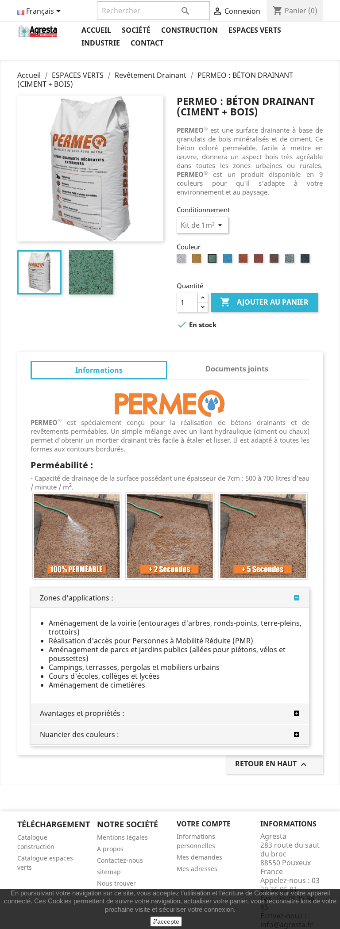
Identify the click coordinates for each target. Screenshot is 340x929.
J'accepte (166, 921)
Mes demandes (199, 857)
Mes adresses (197, 868)
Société (136, 30)
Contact (147, 43)
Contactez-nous (120, 860)
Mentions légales (122, 837)
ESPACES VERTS (254, 30)
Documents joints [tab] (236, 369)
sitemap (109, 872)
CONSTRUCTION (189, 30)
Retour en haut (272, 764)
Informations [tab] (99, 370)
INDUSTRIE (100, 43)
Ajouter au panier (264, 302)
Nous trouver (116, 883)
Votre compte (204, 824)
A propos (110, 849)
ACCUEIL (96, 30)
